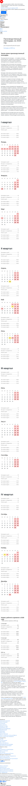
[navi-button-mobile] (1, 33)
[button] (1, 28)
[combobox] (3, 783)
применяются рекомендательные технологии (10, 774)
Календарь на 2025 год (9, 48)
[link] (2, 25)
